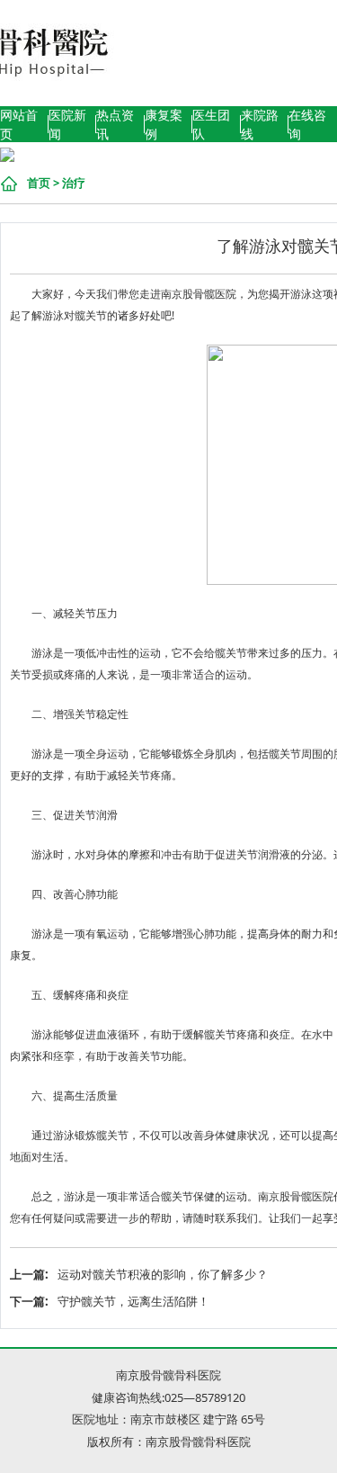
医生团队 (211, 124)
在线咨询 (307, 124)
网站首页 (19, 124)
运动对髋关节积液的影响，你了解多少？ (163, 1274)
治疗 (73, 183)
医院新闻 (67, 124)
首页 (38, 183)
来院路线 (260, 124)
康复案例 (163, 124)
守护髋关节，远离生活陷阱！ (133, 1301)
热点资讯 (115, 124)
